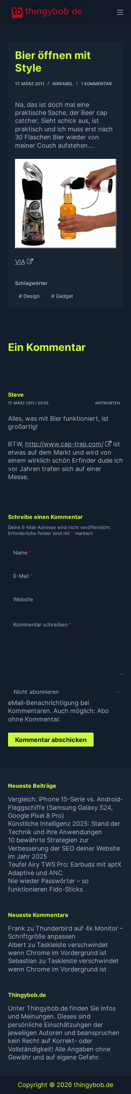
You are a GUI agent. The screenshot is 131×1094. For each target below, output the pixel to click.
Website (23, 599)
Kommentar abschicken (51, 739)
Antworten (107, 403)
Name (22, 552)
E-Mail (23, 576)
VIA (20, 261)
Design (29, 296)
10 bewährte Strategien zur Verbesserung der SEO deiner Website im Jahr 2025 (64, 848)
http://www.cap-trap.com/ (64, 444)
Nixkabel (62, 83)
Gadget (62, 296)
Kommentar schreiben (42, 624)
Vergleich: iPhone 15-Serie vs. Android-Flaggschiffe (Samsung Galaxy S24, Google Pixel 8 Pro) (65, 807)
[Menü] (120, 12)
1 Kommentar (96, 83)
